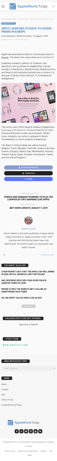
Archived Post (8, 23)
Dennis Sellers (25, 36)
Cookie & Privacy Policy (11, 405)
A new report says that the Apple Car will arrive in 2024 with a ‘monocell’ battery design (28, 273)
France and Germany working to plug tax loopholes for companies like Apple (28, 198)
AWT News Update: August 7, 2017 (28, 208)
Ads (3, 395)
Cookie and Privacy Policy (27, 451)
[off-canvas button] (3, 6)
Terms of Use (7, 400)
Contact (4, 389)
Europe (5, 57)
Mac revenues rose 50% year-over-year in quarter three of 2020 (23, 281)
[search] (53, 6)
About (4, 384)
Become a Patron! (28, 324)
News (30, 455)
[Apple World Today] (28, 6)
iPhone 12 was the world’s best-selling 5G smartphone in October (24, 290)
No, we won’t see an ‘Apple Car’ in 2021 (21, 298)
